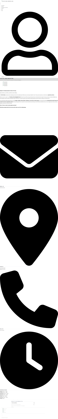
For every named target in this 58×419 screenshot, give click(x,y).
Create (7, 417)
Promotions (3, 5)
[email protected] (2, 187)
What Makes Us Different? (5, 7)
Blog (2, 9)
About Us (3, 6)
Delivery (3, 8)
